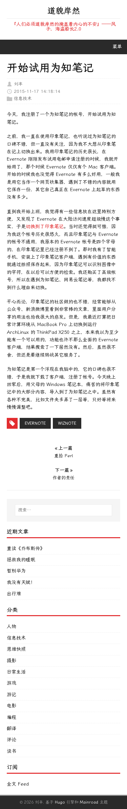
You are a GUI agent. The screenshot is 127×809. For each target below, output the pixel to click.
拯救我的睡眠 (21, 560)
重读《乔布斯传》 (26, 548)
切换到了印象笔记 (45, 226)
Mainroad (89, 802)
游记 (11, 694)
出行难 (14, 593)
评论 (11, 740)
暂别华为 (16, 571)
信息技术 (22, 98)
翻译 (11, 728)
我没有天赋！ (21, 582)
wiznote (67, 423)
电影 (11, 706)
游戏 (11, 683)
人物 (11, 626)
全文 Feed (18, 784)
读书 (11, 751)
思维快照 (16, 649)
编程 (11, 717)
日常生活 (16, 672)
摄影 (11, 661)
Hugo (60, 802)
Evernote (35, 423)
